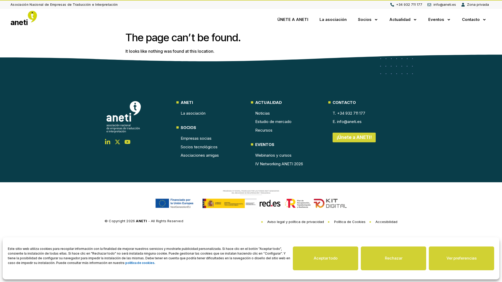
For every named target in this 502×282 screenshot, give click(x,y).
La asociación (333, 19)
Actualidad (399, 19)
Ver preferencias (462, 258)
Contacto (471, 19)
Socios (365, 19)
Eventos (436, 19)
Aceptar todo (326, 258)
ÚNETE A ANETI (292, 19)
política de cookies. (140, 263)
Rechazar (393, 258)
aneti (19, 22)
